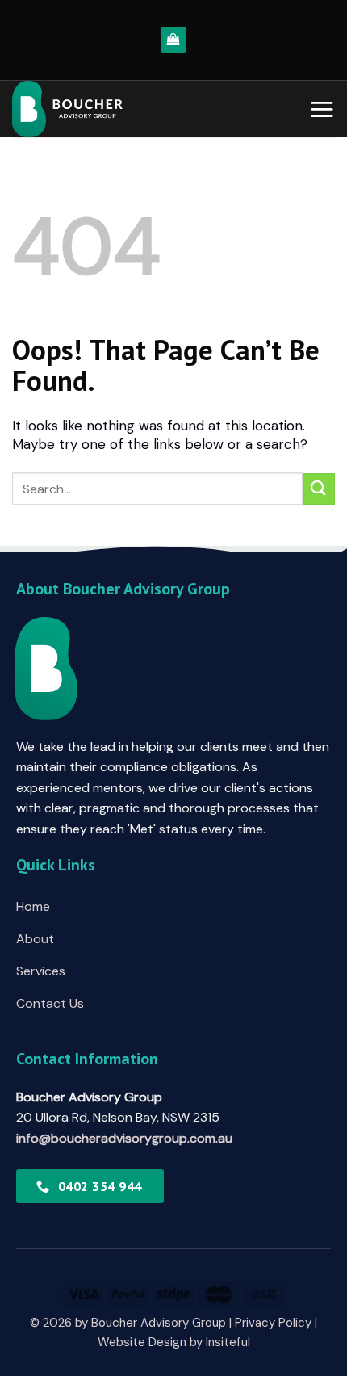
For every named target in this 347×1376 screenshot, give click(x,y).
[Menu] (321, 109)
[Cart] (174, 40)
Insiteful (228, 1342)
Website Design (142, 1342)
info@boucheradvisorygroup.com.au (124, 1138)
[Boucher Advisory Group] (107, 109)
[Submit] (319, 489)
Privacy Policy (273, 1323)
